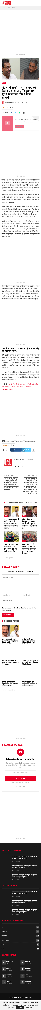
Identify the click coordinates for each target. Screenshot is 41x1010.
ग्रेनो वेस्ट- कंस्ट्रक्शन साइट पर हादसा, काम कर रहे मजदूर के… (24, 876)
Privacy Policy (15, 998)
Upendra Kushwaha (30, 441)
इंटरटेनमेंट (4, 936)
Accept (20, 1008)
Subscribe (21, 778)
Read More (28, 1008)
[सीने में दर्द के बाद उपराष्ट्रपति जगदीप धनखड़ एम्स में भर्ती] (30, 631)
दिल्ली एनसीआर (5, 940)
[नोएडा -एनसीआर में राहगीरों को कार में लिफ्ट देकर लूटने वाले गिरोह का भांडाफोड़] (10, 673)
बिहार (3, 83)
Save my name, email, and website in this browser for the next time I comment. (20, 609)
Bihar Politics (10, 441)
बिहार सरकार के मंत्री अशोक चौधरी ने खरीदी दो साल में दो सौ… (24, 858)
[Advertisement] (20, 32)
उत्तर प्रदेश (4, 931)
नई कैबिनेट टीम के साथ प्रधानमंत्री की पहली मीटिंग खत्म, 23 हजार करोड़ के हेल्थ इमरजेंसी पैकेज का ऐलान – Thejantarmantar (20, 386)
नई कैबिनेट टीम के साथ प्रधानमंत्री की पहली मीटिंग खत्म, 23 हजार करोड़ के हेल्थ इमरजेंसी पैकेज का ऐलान (11, 483)
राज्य (6, 541)
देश (2, 927)
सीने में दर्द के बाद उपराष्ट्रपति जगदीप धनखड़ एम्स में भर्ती (24, 867)
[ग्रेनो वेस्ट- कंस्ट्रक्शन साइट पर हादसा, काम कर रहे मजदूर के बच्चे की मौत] (10, 652)
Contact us (27, 998)
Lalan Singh (19, 441)
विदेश (3, 949)
